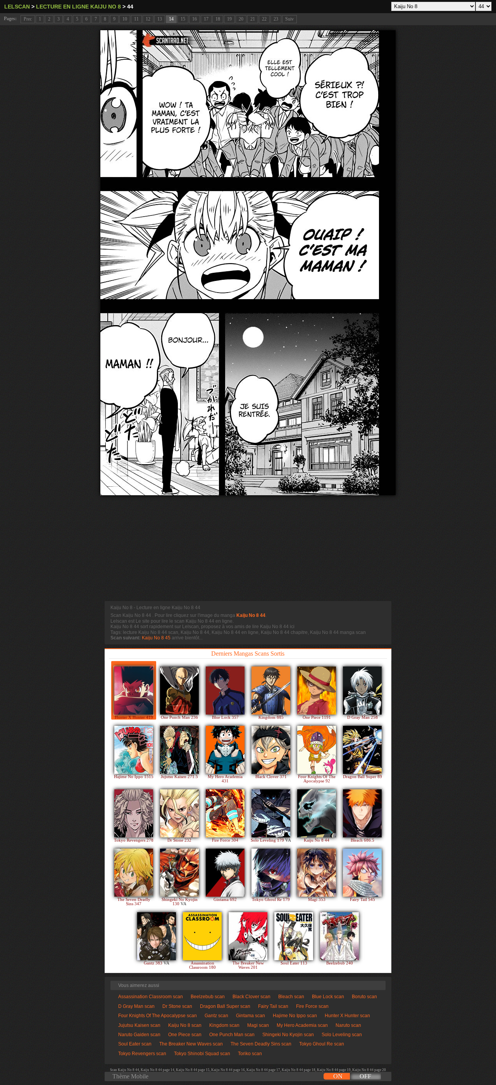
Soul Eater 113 (294, 963)
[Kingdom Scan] (271, 690)
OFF (365, 1076)
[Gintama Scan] (225, 872)
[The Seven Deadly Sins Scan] (134, 872)
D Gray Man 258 (362, 717)
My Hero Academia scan (302, 1025)
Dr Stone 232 (179, 840)
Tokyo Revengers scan (142, 1053)
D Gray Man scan (136, 1006)
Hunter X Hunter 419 (134, 717)
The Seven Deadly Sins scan (261, 1044)
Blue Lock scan (328, 996)
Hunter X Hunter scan (347, 1015)
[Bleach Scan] (362, 813)
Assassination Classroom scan (150, 996)
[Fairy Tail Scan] (362, 872)
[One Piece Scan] (316, 690)
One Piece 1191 (317, 717)
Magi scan (258, 1025)
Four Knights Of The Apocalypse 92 (317, 779)
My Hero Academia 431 (225, 779)
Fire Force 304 (225, 840)
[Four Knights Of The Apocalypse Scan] (316, 750)
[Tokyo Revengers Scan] (134, 813)
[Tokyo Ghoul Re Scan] (271, 872)
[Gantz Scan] (156, 936)
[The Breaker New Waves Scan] (248, 936)
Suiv (289, 19)
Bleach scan (291, 996)
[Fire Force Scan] (225, 813)
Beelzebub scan (208, 996)
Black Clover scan (251, 996)
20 (241, 19)
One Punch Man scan (232, 1034)
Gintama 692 (225, 899)
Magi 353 (317, 899)
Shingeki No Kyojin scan (288, 1034)
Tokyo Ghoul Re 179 (271, 899)
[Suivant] (248, 262)
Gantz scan (216, 1015)
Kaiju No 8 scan (185, 1025)
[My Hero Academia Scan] (225, 750)
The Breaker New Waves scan (191, 1044)
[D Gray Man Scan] (362, 690)
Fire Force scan (312, 1006)
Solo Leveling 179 (268, 840)
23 (276, 19)
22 (264, 19)
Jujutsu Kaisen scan (139, 1025)
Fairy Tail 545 (362, 899)
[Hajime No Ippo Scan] (134, 750)
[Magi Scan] (316, 872)
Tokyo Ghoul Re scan (321, 1044)
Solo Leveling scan (342, 1034)
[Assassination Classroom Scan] (202, 936)
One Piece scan (185, 1034)
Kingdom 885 (271, 717)
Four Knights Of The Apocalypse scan (157, 1015)
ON (338, 1076)
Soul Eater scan (135, 1044)
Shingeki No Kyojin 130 (180, 901)
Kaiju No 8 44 (250, 615)
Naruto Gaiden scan (139, 1034)
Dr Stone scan (177, 1006)
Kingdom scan (224, 1025)
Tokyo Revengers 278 (133, 840)
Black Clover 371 (271, 777)
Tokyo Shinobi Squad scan (202, 1053)
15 (183, 19)
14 (171, 19)
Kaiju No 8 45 (156, 638)
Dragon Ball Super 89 (362, 777)
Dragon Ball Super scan (225, 1006)
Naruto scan (348, 1025)
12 (148, 19)
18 (217, 19)
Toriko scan (250, 1053)
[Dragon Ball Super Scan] (362, 750)
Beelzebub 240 (339, 963)
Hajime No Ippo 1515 (133, 777)
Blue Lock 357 (225, 717)
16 (194, 19)
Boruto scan (364, 996)
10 (124, 19)
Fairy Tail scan (273, 1006)
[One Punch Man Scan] (179, 690)
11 (136, 19)
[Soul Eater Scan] (294, 936)
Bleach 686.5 (362, 840)
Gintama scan (250, 1015)
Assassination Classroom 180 (202, 965)
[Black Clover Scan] (271, 750)
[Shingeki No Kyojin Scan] (179, 872)
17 (206, 19)
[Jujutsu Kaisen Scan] (179, 750)
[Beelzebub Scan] (339, 936)
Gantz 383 (154, 963)
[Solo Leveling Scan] (271, 813)
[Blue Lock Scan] (225, 690)
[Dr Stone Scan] (179, 813)
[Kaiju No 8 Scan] (316, 813)
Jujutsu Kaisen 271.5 (179, 777)
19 (229, 19)
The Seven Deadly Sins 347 (133, 901)
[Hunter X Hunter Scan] (134, 690)
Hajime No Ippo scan (295, 1015)
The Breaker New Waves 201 (248, 965)
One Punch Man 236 (179, 717)
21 (252, 19)
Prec (28, 19)
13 (159, 19)
